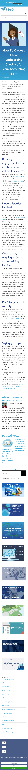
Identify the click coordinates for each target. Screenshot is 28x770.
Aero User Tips (7, 694)
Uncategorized (7, 728)
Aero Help (6, 686)
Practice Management (9, 709)
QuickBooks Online (8, 720)
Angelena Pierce (6, 77)
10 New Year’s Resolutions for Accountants (20, 448)
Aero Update (6, 690)
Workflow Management (10, 732)
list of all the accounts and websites (12, 318)
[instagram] (21, 4)
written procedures (18, 176)
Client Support (7, 702)
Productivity (6, 717)
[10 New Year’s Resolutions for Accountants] (20, 439)
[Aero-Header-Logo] (7, 7)
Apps (4, 698)
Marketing (6, 705)
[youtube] (18, 4)
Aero (4, 683)
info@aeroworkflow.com (11, 2)
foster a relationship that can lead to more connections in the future (12, 386)
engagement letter (17, 181)
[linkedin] (16, 4)
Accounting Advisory (9, 679)
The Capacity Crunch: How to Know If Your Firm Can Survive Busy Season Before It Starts (7, 456)
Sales (4, 724)
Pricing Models (7, 713)
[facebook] (13, 4)
